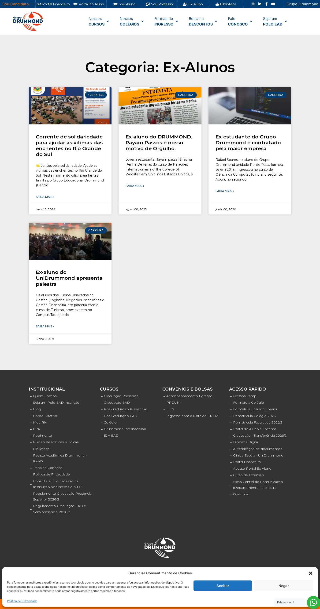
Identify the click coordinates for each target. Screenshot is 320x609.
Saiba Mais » (45, 197)
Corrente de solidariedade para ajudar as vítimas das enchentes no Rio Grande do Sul (69, 145)
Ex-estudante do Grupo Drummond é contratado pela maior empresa (248, 142)
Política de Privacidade (22, 601)
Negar (284, 586)
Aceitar (222, 586)
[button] (310, 573)
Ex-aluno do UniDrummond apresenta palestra (69, 278)
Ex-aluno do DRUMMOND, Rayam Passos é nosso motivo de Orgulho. (159, 142)
